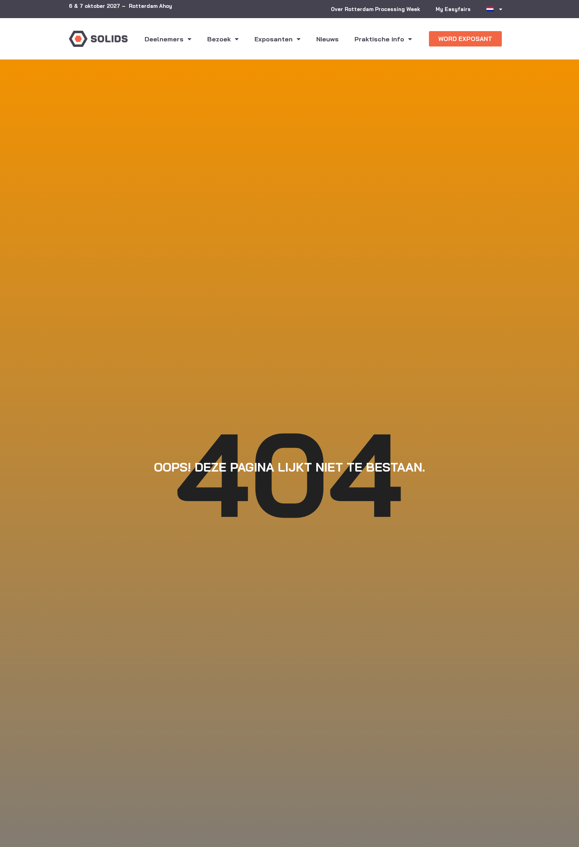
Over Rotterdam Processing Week (375, 9)
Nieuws (327, 39)
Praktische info (379, 39)
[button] (465, 38)
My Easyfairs (453, 9)
